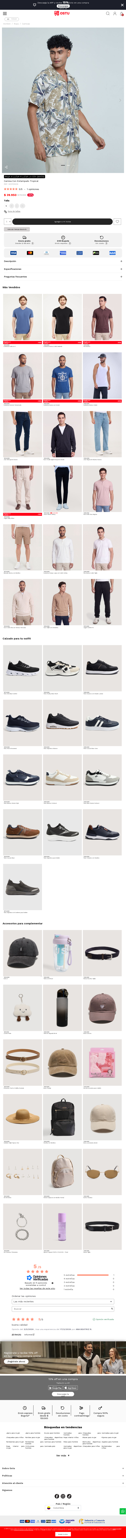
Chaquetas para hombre (92, 1434)
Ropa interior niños (71, 1437)
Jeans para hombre (32, 1433)
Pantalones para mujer (15, 1442)
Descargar (63, 6)
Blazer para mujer (89, 1437)
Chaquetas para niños (15, 1437)
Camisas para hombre (52, 1442)
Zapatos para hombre (110, 1442)
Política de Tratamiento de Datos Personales (23, 1529)
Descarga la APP (63, 1394)
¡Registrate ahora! (16, 1361)
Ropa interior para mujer (15, 1447)
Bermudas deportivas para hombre (92, 1442)
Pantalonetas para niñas (111, 1447)
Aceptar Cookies (63, 1534)
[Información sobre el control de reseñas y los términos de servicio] (52, 1283)
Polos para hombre (70, 1442)
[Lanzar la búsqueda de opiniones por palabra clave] (112, 1309)
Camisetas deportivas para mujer (72, 1447)
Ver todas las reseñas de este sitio (37, 1288)
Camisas (26, 24)
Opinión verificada (105, 1319)
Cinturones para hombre (34, 1447)
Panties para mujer (32, 1437)
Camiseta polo (49, 1446)
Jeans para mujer (13, 1433)
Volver (14, 19)
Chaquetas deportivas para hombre (53, 1438)
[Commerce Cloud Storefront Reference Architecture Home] (63, 13)
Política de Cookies (117, 1528)
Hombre (6, 24)
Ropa (16, 24)
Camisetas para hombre (72, 1434)
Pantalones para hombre (34, 1442)
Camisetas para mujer (110, 1433)
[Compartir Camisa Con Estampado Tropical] (6, 167)
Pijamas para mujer (109, 1437)
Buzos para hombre (52, 1433)
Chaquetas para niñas (91, 1446)
